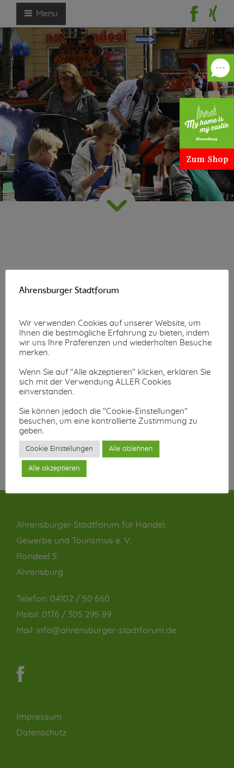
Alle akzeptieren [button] (54, 468)
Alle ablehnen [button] (131, 449)
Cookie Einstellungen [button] (59, 449)
